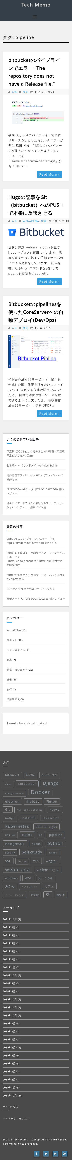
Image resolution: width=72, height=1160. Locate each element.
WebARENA (31, 221)
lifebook (10, 835)
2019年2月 (9, 1079)
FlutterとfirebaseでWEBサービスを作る (31, 589)
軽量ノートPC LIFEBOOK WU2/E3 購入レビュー (36, 598)
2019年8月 (9, 1031)
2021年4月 (9, 951)
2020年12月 (10, 975)
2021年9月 (9, 927)
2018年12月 (10, 1095)
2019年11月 (10, 1007)
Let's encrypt (46, 827)
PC (40, 835)
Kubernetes (17, 826)
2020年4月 (9, 991)
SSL (8, 861)
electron (12, 801)
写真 (9, 659)
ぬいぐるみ (46, 878)
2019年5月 (9, 1055)
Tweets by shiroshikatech (27, 723)
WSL (28, 878)
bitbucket (12, 775)
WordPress (29, 1143)
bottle (30, 775)
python (55, 843)
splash (53, 852)
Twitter (22, 861)
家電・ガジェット (17, 669)
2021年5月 (9, 943)
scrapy (10, 852)
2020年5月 (9, 983)
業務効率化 (13, 699)
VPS (36, 861)
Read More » (49, 174)
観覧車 (60, 895)
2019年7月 (9, 1039)
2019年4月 (9, 1063)
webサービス (48, 869)
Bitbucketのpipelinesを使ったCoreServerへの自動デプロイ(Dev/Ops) (36, 312)
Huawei (54, 809)
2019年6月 (9, 1047)
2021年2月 (9, 959)
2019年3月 (9, 1071)
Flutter (52, 801)
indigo (10, 818)
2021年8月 (9, 935)
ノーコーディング (14, 895)
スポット (12, 640)
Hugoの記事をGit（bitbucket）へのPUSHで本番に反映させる (35, 205)
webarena (17, 869)
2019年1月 (9, 1087)
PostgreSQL (15, 843)
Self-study (32, 852)
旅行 (9, 689)
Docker (40, 792)
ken (15, 92)
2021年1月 (9, 967)
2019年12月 (10, 999)
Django (51, 783)
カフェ (49, 886)
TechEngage (57, 1139)
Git (7, 809)
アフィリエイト (30, 886)
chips (8, 784)
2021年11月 (10, 919)
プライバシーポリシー (16, 1119)
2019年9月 (9, 1023)
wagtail (52, 861)
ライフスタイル (16, 650)
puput (36, 844)
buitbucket (50, 775)
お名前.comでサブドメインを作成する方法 (32, 465)
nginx (27, 834)
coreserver (27, 784)
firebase (33, 801)
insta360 (28, 818)
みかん (10, 886)
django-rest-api (14, 793)
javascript (51, 818)
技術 (25, 92)
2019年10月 (10, 1015)
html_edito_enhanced (30, 810)
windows (11, 878)
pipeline (55, 835)
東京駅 (34, 895)
